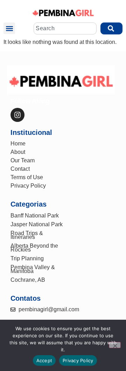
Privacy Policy (78, 360)
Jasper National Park (36, 224)
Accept (44, 360)
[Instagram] (17, 115)
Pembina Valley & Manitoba (32, 269)
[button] (9, 28)
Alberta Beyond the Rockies (34, 248)
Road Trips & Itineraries (26, 235)
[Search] (111, 28)
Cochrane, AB (27, 280)
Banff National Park (34, 216)
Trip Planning (27, 258)
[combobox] (65, 28)
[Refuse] (115, 345)
